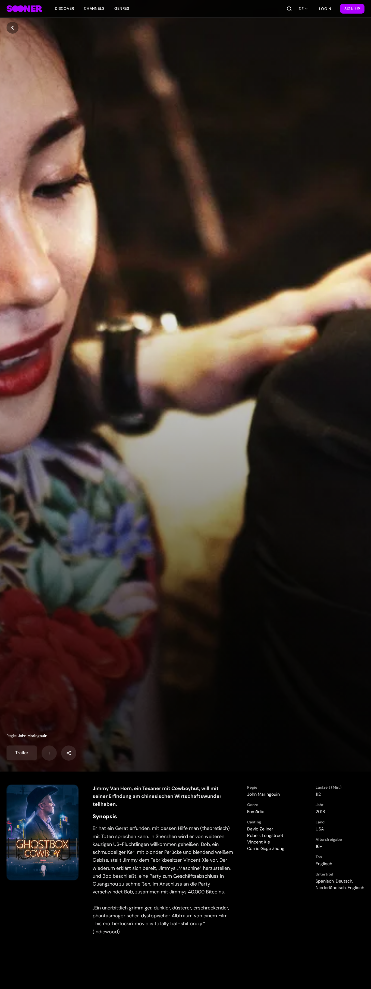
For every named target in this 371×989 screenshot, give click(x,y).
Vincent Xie (258, 842)
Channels (94, 8)
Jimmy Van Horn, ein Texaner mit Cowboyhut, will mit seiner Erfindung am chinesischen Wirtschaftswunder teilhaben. (157, 796)
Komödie (255, 811)
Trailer (22, 753)
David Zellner (260, 829)
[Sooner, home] (24, 8)
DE (301, 8)
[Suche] (289, 8)
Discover (64, 8)
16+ (319, 846)
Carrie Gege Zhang (265, 848)
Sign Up (352, 8)
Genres (121, 8)
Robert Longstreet (265, 835)
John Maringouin (32, 735)
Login (325, 8)
